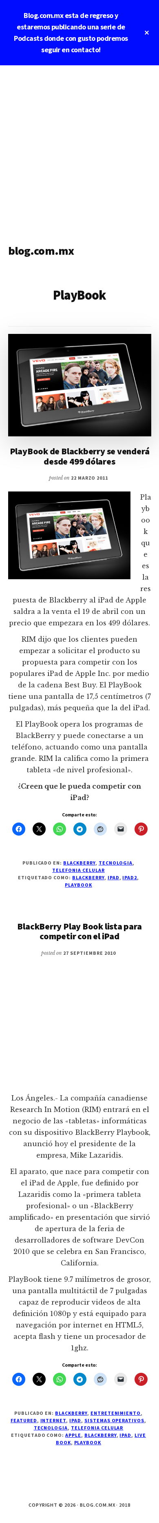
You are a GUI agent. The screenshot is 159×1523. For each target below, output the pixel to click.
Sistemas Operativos (114, 1420)
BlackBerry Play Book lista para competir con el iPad (79, 931)
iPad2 (129, 877)
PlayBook (78, 885)
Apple (73, 1435)
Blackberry (79, 863)
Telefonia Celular (78, 870)
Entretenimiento (116, 1413)
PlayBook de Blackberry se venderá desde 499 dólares (80, 456)
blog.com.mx (41, 250)
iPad (113, 877)
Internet (53, 1420)
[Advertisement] (79, 149)
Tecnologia (116, 863)
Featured (24, 1420)
